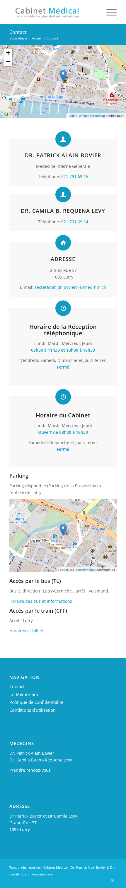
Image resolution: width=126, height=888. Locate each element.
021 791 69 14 (74, 221)
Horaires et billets (26, 630)
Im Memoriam (23, 694)
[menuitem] (109, 12)
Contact (18, 32)
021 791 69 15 (74, 176)
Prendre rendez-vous (30, 770)
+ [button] (8, 52)
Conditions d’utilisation (32, 710)
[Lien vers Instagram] (112, 880)
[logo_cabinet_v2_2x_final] (52, 12)
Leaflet (72, 115)
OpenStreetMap (93, 115)
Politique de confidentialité (36, 702)
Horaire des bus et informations (40, 601)
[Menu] (109, 12)
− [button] (8, 61)
